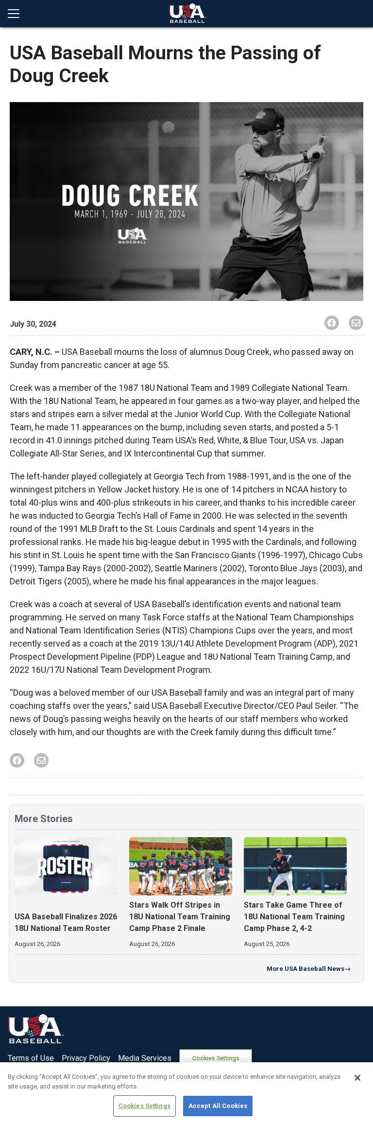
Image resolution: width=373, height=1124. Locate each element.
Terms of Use (31, 1058)
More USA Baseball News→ (309, 968)
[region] (186, 1093)
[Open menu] (17, 13)
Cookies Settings (215, 1058)
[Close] (357, 1078)
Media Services (144, 1058)
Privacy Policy (86, 1058)
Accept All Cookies (217, 1105)
